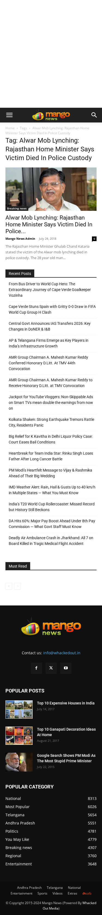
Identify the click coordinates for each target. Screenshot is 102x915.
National (74, 887)
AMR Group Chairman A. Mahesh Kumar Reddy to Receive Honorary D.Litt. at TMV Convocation (50, 383)
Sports (42, 893)
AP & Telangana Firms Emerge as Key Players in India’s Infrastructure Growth (48, 343)
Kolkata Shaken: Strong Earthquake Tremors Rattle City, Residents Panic (51, 422)
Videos (57, 893)
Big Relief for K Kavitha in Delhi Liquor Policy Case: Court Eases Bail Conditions (50, 439)
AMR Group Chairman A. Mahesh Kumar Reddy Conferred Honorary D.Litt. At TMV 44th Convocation (48, 363)
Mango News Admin (20, 238)
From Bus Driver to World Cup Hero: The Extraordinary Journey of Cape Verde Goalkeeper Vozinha (50, 290)
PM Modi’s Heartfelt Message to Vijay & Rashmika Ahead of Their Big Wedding (50, 473)
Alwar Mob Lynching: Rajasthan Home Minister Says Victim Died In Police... (48, 224)
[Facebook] (36, 668)
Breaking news (17, 208)
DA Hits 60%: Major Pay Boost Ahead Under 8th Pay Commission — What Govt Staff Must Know (52, 524)
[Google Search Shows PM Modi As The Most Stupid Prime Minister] (19, 762)
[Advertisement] (51, 54)
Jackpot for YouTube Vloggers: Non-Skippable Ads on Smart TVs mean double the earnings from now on (51, 402)
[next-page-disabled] (17, 586)
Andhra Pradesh (29, 887)
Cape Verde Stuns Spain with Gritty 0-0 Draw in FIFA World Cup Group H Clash (52, 309)
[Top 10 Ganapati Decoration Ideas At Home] (19, 736)
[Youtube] (65, 668)
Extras (72, 893)
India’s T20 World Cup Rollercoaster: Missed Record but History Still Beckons (52, 507)
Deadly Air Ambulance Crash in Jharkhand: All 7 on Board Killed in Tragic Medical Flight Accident (51, 541)
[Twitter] (51, 668)
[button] (9, 115)
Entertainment (21, 893)
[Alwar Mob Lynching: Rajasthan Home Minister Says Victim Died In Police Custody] (51, 189)
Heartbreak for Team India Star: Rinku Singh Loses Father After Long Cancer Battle (51, 456)
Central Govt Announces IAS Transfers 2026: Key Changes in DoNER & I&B (50, 326)
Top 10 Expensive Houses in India (66, 703)
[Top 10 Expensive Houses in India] (19, 709)
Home (10, 128)
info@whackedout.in (62, 652)
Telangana (55, 887)
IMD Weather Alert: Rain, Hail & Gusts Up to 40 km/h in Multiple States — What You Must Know (52, 490)
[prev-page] (8, 586)
